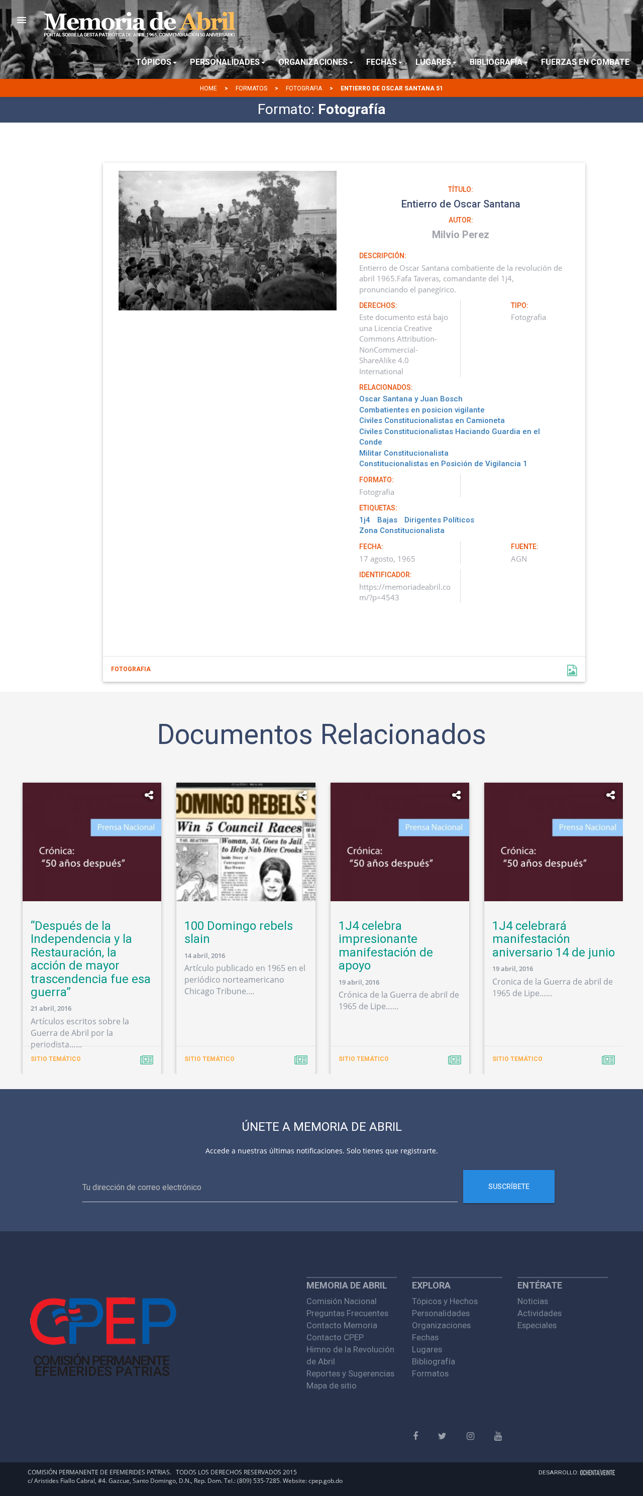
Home (208, 88)
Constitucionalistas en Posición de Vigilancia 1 (443, 463)
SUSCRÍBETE (508, 1187)
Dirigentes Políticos (439, 519)
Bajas (387, 519)
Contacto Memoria (341, 1325)
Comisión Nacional (341, 1301)
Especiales (537, 1325)
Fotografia (304, 88)
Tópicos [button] (153, 62)
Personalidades (441, 1313)
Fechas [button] (381, 62)
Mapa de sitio (331, 1385)
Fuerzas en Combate (585, 62)
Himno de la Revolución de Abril (350, 1355)
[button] (22, 20)
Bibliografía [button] (496, 62)
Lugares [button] (433, 62)
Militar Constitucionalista (404, 453)
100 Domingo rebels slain (238, 932)
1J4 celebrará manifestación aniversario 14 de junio (553, 939)
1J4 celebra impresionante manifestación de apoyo (386, 946)
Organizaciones (441, 1325)
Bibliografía (433, 1361)
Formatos (251, 88)
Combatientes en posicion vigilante (422, 409)
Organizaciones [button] (313, 62)
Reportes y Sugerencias (350, 1373)
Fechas (425, 1337)
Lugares (427, 1349)
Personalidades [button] (225, 62)
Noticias (532, 1301)
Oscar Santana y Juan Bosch (411, 398)
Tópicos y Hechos (445, 1301)
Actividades (539, 1313)
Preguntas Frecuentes (347, 1313)
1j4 (364, 519)
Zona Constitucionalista (402, 530)
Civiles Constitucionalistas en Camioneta (432, 420)
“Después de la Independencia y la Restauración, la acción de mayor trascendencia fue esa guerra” (91, 959)
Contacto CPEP (335, 1337)
